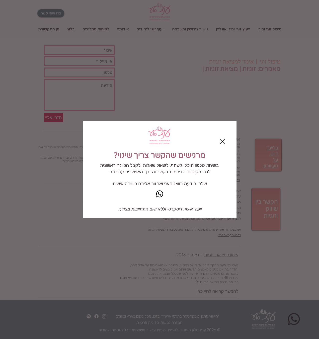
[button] (222, 141)
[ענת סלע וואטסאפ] (159, 194)
